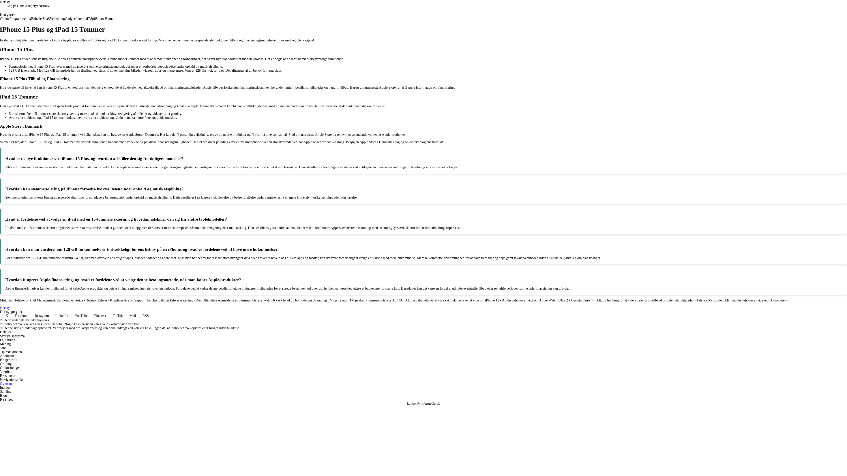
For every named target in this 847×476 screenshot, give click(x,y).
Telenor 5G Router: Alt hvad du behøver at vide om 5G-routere (741, 300)
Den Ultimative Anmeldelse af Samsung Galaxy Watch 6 (235, 300)
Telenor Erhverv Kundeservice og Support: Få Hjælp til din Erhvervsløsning (139, 300)
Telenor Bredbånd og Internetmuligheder (665, 300)
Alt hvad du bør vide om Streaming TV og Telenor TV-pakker (321, 300)
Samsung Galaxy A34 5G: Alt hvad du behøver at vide (406, 300)
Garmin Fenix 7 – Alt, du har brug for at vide (602, 300)
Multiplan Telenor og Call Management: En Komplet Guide (41, 300)
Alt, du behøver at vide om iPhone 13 (473, 300)
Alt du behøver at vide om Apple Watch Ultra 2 (535, 300)
